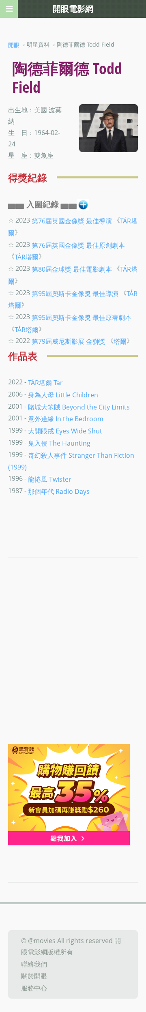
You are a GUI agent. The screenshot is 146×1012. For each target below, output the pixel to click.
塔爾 (120, 341)
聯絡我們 (34, 963)
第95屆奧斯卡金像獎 (61, 293)
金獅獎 (95, 341)
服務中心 (34, 988)
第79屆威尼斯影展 (58, 341)
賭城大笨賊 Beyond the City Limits (79, 406)
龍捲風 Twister (49, 479)
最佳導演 (99, 221)
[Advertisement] (73, 667)
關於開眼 (34, 975)
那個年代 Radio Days (59, 491)
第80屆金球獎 (51, 269)
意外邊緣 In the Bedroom (65, 418)
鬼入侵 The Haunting (59, 443)
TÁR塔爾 (27, 257)
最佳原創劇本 (105, 244)
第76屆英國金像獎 (58, 221)
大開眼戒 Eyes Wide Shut (65, 431)
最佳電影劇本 (92, 269)
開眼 (13, 45)
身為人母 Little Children (63, 394)
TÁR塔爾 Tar (45, 382)
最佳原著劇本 (111, 317)
